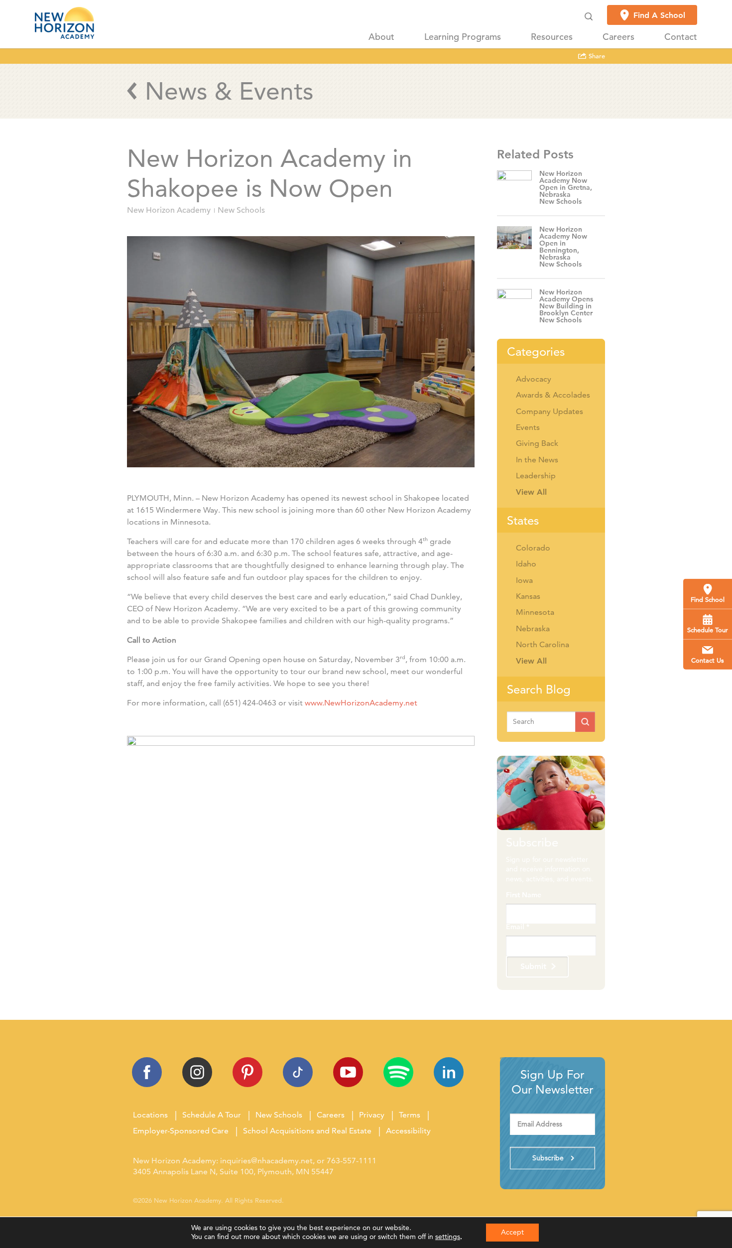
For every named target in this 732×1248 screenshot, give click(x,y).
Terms (409, 1114)
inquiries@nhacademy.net (266, 1160)
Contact (680, 36)
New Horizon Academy (169, 210)
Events (528, 427)
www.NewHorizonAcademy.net (362, 702)
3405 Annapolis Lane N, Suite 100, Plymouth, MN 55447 (233, 1171)
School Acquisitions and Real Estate (307, 1130)
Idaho (526, 563)
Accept (512, 1232)
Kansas (528, 596)
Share (596, 56)
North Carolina (542, 644)
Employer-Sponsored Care (181, 1130)
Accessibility (408, 1130)
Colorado (533, 548)
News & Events (229, 91)
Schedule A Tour (211, 1114)
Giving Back (537, 443)
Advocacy (533, 379)
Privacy (371, 1114)
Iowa (524, 580)
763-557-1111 (351, 1160)
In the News (537, 459)
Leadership (536, 475)
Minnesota (535, 612)
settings (447, 1237)
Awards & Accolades (553, 395)
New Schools (241, 210)
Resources (552, 36)
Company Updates (549, 411)
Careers (618, 36)
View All (531, 492)
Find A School (659, 15)
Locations (150, 1114)
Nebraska (533, 628)
